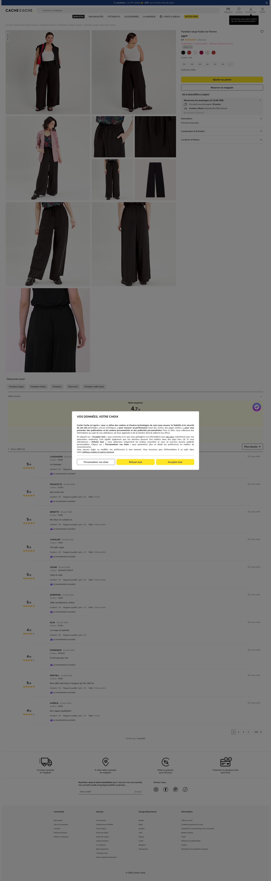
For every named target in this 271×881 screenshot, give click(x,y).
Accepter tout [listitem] (175, 461)
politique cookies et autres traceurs (98, 452)
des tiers (170, 436)
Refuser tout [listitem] (135, 461)
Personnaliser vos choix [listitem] (96, 461)
